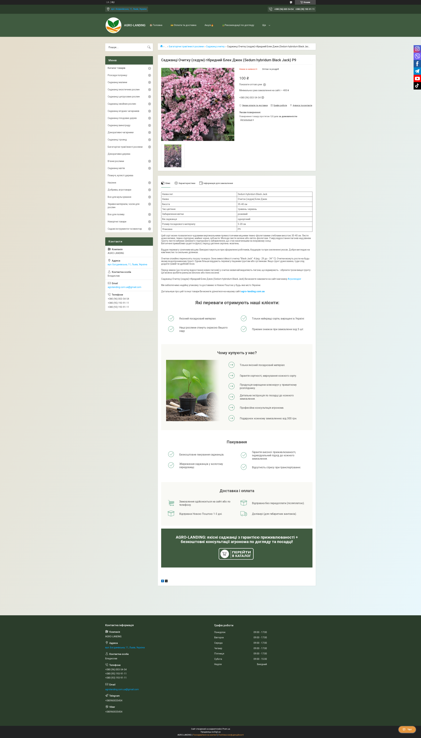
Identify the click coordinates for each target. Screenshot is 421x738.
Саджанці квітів (116, 168)
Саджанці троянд (117, 139)
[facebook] (162, 581)
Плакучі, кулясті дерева (120, 175)
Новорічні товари (117, 221)
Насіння (112, 182)
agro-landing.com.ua (253, 291)
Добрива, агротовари (119, 189)
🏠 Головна (155, 25)
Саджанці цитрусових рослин (124, 96)
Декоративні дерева (119, 154)
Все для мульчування (119, 197)
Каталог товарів (116, 68)
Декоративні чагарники (121, 132)
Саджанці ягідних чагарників (123, 111)
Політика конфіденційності (231, 735)
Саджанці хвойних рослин (122, 103)
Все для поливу (116, 214)
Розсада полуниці (117, 75)
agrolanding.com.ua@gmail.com (124, 287)
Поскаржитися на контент (205, 735)
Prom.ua (226, 729)
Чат (410, 729)
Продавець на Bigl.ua (211, 732)
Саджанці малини (117, 82)
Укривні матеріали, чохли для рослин (123, 206)
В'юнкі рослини (116, 161)
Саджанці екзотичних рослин (124, 89)
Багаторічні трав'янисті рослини (186, 46)
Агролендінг (294, 279)
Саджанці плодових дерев (122, 118)
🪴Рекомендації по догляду (238, 25)
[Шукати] (149, 47)
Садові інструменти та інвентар (125, 228)
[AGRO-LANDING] (113, 25)
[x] (166, 581)
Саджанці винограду (119, 125)
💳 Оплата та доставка (183, 25)
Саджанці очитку (215, 46)
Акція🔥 (209, 25)
